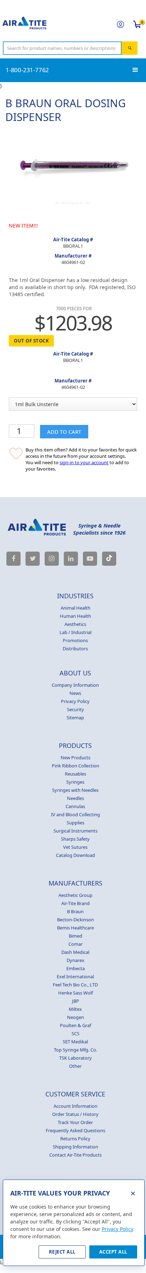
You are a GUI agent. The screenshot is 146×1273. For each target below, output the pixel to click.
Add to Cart (64, 431)
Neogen (75, 1017)
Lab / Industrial (75, 632)
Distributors (75, 648)
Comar (75, 944)
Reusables (75, 774)
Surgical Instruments (75, 831)
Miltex (75, 1009)
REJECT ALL (62, 1252)
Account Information (75, 1106)
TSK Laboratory (75, 1058)
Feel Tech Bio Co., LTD (75, 984)
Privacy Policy (75, 701)
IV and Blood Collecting (75, 814)
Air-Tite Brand (75, 903)
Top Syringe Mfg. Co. (75, 1050)
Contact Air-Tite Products (75, 1155)
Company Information (75, 685)
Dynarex (75, 960)
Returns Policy (75, 1138)
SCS (75, 1033)
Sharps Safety (75, 839)
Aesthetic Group (75, 895)
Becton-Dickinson (75, 919)
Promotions (75, 640)
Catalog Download (75, 855)
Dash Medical (75, 952)
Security (75, 709)
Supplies (75, 822)
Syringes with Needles (75, 790)
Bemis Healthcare (75, 927)
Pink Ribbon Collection (75, 765)
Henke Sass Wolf (75, 993)
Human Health (75, 616)
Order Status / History (75, 1114)
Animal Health (75, 608)
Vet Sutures (75, 847)
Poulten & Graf (75, 1025)
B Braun (75, 911)
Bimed (75, 936)
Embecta (75, 968)
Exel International (75, 976)
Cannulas (75, 806)
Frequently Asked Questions (75, 1130)
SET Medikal (75, 1041)
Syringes (75, 782)
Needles (75, 798)
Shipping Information (75, 1147)
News (75, 693)
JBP (75, 1001)
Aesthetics (75, 624)
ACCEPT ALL (113, 1252)
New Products (75, 757)
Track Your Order (75, 1122)
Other (75, 1066)
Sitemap (75, 717)
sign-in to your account (84, 462)
